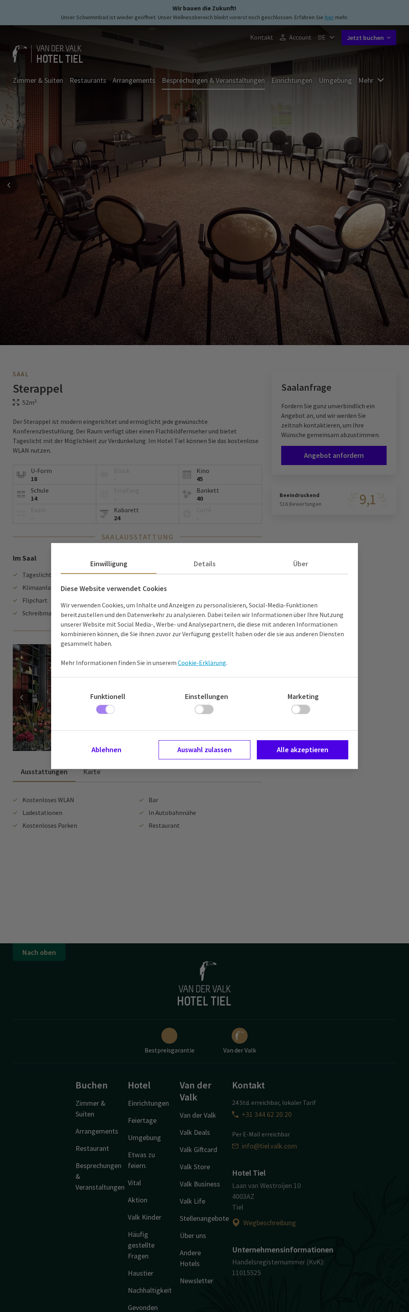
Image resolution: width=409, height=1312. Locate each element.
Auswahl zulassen (204, 749)
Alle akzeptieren (302, 749)
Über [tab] (300, 563)
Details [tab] (205, 563)
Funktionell (107, 696)
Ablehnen (106, 749)
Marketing (303, 696)
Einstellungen (206, 696)
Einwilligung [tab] (108, 563)
